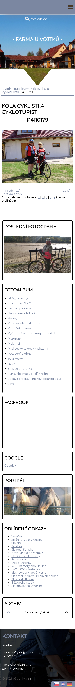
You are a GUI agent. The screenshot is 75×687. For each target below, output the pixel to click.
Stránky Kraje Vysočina (27, 539)
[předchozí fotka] (7, 157)
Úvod (6, 88)
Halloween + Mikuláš (22, 313)
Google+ (10, 465)
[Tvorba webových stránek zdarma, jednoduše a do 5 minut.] (30, 679)
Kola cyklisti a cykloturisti (25, 323)
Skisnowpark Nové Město (28, 572)
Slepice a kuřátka (20, 368)
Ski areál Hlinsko (22, 579)
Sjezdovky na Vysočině (27, 586)
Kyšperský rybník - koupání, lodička (33, 333)
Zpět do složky (12, 194)
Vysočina (17, 536)
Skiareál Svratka (22, 549)
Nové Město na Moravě (27, 553)
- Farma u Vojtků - (37, 39)
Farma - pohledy (19, 308)
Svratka (16, 546)
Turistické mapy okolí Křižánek (29, 373)
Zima (11, 384)
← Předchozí (11, 190)
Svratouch (18, 559)
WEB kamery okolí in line (28, 566)
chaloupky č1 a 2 (19, 303)
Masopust (14, 338)
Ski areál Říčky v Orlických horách (34, 576)
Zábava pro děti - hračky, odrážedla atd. (35, 378)
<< (9, 612)
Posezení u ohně (20, 353)
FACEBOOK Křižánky (25, 569)
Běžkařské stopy (22, 582)
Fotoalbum (20, 88)
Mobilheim (15, 343)
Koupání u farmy (20, 328)
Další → (68, 190)
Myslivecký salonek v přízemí (28, 348)
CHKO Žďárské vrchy (25, 556)
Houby (12, 318)
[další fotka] (68, 157)
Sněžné (16, 543)
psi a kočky (15, 358)
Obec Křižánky (21, 562)
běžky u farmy (18, 298)
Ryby (11, 363)
